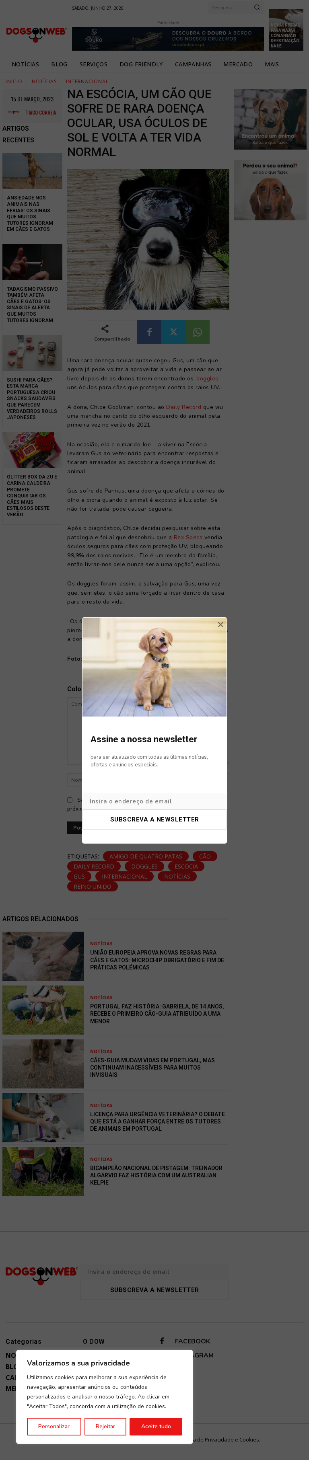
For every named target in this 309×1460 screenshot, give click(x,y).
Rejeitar (105, 1426)
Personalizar (54, 1426)
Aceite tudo (156, 1426)
